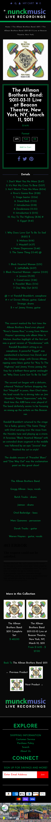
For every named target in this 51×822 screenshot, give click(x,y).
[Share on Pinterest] (31, 160)
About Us (25, 751)
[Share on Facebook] (19, 160)
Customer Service (25, 739)
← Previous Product (17, 672)
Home (7, 27)
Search (25, 747)
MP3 (17, 139)
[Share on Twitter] (25, 160)
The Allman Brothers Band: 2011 (26, 27)
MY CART (32, 3)
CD (34, 139)
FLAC (26, 139)
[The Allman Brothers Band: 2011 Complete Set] (14, 618)
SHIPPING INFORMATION (25, 735)
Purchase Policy (25, 743)
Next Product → (34, 685)
